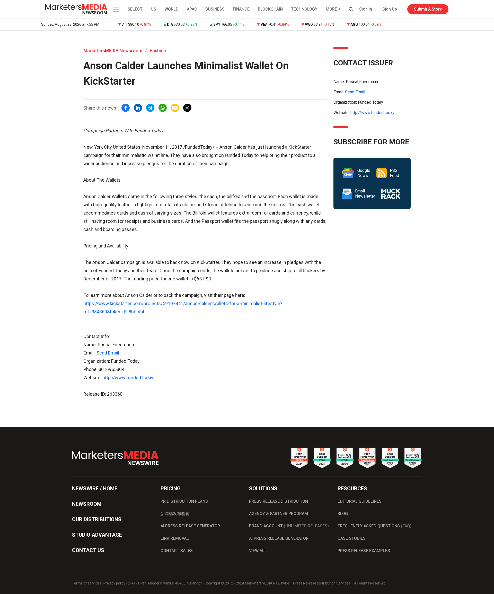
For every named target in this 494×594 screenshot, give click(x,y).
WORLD (171, 9)
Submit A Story (428, 9)
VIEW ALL (258, 550)
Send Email (107, 353)
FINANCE (241, 9)
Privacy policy (114, 583)
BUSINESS (215, 9)
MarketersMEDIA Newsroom (112, 50)
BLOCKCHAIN (270, 9)
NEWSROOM (86, 504)
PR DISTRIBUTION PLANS (184, 501)
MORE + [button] (333, 9)
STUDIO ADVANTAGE (97, 535)
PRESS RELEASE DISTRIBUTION (278, 501)
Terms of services (86, 583)
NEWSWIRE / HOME (94, 488)
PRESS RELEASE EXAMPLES (364, 550)
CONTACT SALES (177, 550)
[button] (115, 9)
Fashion (158, 50)
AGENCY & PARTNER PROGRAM (278, 513)
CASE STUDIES (352, 538)
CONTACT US (88, 550)
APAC (192, 9)
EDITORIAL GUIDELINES (360, 501)
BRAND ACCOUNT (289, 526)
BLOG (343, 513)
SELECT (135, 9)
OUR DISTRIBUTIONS (96, 519)
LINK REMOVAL (175, 538)
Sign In (365, 9)
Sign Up (389, 9)
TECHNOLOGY (304, 9)
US (153, 9)
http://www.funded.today (127, 377)
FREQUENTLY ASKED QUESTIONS (374, 526)
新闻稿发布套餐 (175, 513)
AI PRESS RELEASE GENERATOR (190, 526)
